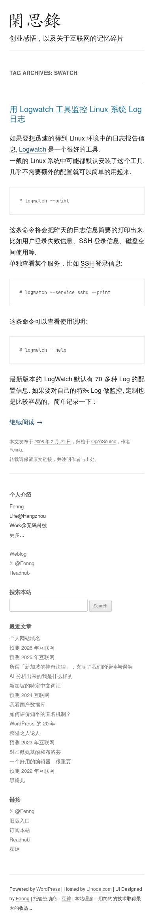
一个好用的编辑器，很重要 (40, 761)
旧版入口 (19, 820)
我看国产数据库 (27, 704)
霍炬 (14, 849)
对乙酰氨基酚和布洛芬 (35, 751)
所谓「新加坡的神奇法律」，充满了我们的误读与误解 (71, 666)
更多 (14, 534)
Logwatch (32, 149)
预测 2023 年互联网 (31, 742)
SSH (85, 240)
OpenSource (103, 441)
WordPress (48, 888)
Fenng (15, 449)
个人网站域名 (24, 638)
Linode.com (99, 888)
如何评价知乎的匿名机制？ (40, 714)
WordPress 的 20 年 (32, 723)
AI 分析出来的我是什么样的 (41, 676)
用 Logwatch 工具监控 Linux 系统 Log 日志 (75, 113)
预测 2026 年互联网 (31, 647)
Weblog (17, 553)
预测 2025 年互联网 (31, 657)
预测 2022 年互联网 (31, 770)
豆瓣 (66, 898)
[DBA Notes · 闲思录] (35, 20)
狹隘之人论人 (24, 732)
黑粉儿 (17, 780)
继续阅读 (26, 421)
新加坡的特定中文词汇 (35, 685)
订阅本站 (19, 830)
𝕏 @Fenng (21, 563)
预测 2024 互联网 (29, 695)
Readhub (19, 572)
